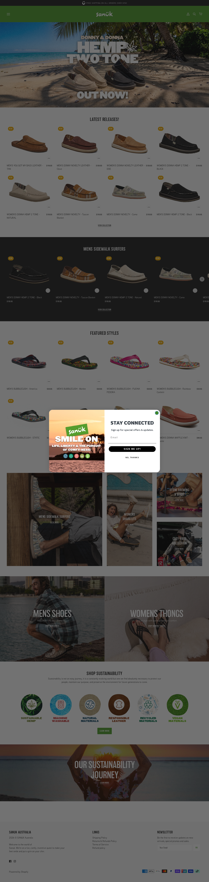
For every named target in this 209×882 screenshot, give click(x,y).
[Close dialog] (157, 413)
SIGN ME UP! (132, 449)
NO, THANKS (132, 458)
